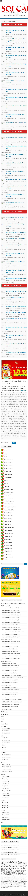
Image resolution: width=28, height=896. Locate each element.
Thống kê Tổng (8, 530)
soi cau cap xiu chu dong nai (10, 419)
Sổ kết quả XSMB (8, 462)
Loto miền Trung (8, 545)
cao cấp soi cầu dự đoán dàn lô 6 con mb (11, 641)
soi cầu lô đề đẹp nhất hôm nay (18, 883)
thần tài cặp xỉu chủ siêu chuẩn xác (8, 435)
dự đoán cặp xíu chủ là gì (14, 401)
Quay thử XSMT (8, 554)
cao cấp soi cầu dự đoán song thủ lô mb (10, 658)
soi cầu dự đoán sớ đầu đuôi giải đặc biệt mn (11, 701)
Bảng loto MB (5, 802)
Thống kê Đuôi (7, 524)
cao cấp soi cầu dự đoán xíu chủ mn (10, 706)
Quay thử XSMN (8, 551)
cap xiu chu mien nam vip (10, 394)
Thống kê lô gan (8, 512)
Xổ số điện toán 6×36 (6, 754)
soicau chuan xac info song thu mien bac (16, 433)
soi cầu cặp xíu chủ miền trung (14, 426)
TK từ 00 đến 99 (8, 536)
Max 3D (6, 480)
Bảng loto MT (5, 805)
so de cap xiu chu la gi (21, 414)
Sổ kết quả (3, 726)
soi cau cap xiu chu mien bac (12, 421)
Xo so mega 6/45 (8, 474)
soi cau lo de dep (20, 873)
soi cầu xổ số (23, 885)
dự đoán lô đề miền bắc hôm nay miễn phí (10, 871)
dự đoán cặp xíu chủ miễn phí (18, 406)
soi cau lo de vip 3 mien (19, 875)
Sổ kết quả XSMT (8, 468)
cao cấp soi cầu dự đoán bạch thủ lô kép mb (11, 615)
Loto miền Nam (8, 542)
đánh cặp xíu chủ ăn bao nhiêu (12, 409)
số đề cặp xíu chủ (5, 416)
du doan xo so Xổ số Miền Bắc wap (13, 867)
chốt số (22, 394)
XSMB (5, 451)
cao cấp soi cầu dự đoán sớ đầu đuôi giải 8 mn (12, 699)
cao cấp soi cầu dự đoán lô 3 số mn (9, 697)
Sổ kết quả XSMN (8, 465)
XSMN (5, 453)
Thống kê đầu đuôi (8, 509)
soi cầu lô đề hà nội (9, 882)
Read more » (23, 390)
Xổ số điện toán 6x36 (9, 489)
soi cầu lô (13, 880)
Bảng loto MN (5, 807)
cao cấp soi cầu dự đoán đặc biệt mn (10, 692)
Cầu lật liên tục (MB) (9, 501)
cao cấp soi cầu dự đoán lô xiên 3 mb (10, 648)
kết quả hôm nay (8, 459)
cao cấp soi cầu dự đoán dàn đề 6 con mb (11, 624)
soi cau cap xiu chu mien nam (16, 423)
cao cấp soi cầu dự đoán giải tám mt (10, 670)
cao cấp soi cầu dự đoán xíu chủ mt (9, 682)
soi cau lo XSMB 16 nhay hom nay (19, 877)
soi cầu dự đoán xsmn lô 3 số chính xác (16, 278)
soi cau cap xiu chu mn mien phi (13, 428)
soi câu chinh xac (20, 430)
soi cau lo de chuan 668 (10, 873)
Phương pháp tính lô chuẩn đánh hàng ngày (12, 872)
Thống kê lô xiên (8, 515)
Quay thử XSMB (8, 548)
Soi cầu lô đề (19, 881)
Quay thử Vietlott (8, 557)
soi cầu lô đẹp (11, 881)
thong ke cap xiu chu (21, 435)
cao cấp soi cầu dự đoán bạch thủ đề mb (11, 612)
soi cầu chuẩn (22, 879)
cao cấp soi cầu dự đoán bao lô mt (9, 663)
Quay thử (3, 810)
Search (14, 442)
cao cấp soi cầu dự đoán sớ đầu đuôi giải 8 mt (12, 675)
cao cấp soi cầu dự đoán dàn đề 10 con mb (11, 629)
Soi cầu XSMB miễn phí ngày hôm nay (13, 884)
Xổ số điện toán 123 (8, 492)
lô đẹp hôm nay (20, 871)
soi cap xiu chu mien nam (14, 416)
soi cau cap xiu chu (10, 418)
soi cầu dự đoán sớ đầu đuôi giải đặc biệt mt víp (12, 677)
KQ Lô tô (3, 800)
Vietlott (2, 735)
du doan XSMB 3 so (13, 869)
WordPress (23, 894)
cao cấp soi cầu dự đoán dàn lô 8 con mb (11, 644)
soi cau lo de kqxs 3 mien (19, 874)
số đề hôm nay (20, 886)
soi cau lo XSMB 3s (9, 877)
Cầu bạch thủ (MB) (8, 498)
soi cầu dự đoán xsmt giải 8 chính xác (16, 306)
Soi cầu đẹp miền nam (7, 392)
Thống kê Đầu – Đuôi (9, 527)
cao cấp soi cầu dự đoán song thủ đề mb (11, 653)
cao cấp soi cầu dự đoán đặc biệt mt (10, 668)
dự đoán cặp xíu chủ (15, 399)
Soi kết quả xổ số (4, 711)
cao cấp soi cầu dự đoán (11, 862)
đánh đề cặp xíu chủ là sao (13, 411)
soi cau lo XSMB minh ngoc (16, 878)
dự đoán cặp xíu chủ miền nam (18, 403)
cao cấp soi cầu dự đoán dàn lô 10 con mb (11, 634)
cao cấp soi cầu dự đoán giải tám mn (10, 694)
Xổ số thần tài (7, 495)
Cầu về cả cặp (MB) (8, 504)
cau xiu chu (18, 394)
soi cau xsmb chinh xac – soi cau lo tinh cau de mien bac (14, 13)
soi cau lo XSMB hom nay (5, 878)
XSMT (5, 456)
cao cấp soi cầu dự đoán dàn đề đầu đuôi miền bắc (13, 632)
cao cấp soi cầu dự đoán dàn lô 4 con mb (11, 636)
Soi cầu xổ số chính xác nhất (7, 886)
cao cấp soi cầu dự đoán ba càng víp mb (10, 610)
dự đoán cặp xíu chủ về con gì (17, 408)
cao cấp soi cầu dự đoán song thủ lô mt (10, 680)
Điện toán (3, 752)
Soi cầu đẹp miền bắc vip (6, 639)
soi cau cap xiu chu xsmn (11, 430)
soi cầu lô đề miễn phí (7, 883)
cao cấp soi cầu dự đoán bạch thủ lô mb (10, 617)
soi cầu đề (15, 886)
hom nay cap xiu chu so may (10, 413)
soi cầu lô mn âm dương (19, 880)
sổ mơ (2, 822)
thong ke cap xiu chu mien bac (7, 436)
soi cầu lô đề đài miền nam (15, 431)
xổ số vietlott (7, 471)
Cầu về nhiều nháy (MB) (9, 507)
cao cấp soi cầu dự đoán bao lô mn (9, 687)
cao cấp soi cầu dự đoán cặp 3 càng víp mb (11, 619)
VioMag (6, 894)
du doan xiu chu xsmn (16, 396)
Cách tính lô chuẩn (12, 863)
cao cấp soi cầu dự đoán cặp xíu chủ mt (10, 665)
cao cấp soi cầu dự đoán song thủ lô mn (10, 704)
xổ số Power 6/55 (8, 477)
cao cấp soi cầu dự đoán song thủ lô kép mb (11, 656)
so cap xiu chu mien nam (11, 414)
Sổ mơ (5, 560)
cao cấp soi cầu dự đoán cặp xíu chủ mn (13, 382)
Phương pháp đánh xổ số (6, 709)
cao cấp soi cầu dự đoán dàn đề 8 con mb (11, 627)
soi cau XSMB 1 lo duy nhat (14, 879)
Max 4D (6, 483)
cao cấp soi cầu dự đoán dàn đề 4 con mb (11, 622)
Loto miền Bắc (7, 539)
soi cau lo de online (10, 875)
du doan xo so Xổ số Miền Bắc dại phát (12, 866)
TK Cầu (2, 762)
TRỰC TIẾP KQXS (5, 714)
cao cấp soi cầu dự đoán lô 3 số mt (9, 673)
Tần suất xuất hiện (8, 533)
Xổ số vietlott (5, 737)
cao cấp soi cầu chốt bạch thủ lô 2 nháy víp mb (12, 607)
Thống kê (6, 486)
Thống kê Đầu (7, 521)
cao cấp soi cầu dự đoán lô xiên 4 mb (10, 651)
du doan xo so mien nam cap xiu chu (15, 397)
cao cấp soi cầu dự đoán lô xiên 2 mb (10, 646)
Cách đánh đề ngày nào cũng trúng (18, 865)
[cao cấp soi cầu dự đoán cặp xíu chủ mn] (14, 370)
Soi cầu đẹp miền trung (6, 661)
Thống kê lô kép (8, 518)
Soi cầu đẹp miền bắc (5, 605)
